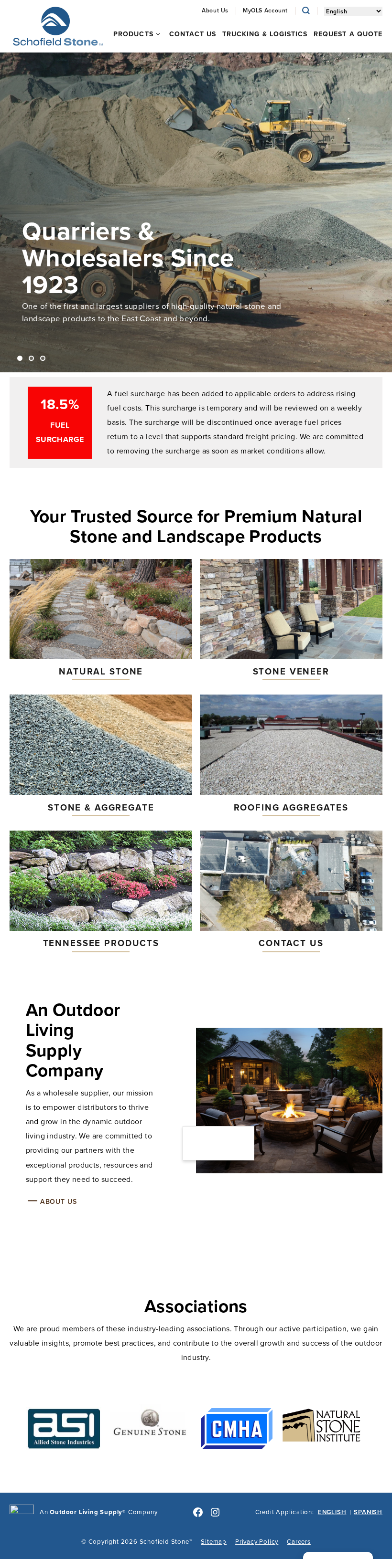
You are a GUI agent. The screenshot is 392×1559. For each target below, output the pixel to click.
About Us (58, 1201)
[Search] (306, 10)
